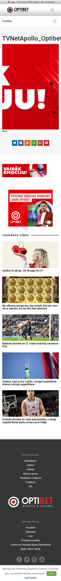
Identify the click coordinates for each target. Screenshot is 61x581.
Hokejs (30, 469)
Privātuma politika (30, 540)
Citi (30, 486)
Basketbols (30, 460)
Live (30, 536)
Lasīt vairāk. (30, 577)
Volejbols (30, 482)
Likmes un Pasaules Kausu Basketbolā (30, 544)
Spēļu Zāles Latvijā (30, 549)
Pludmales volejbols (30, 478)
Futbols (30, 465)
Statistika (30, 531)
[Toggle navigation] (52, 10)
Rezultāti (30, 527)
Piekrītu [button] (51, 573)
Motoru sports (30, 473)
